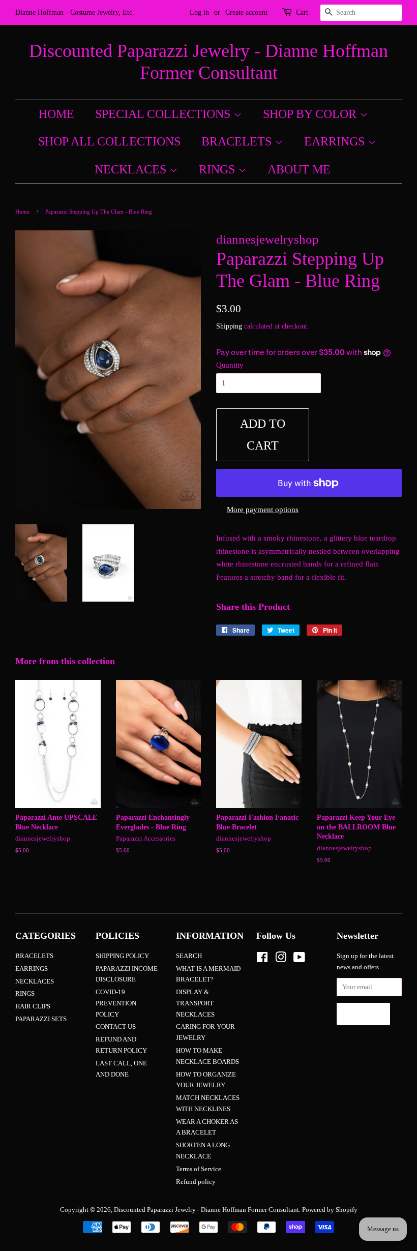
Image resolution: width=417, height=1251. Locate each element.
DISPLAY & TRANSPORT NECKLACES (195, 1003)
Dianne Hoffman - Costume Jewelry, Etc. (74, 12)
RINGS (218, 169)
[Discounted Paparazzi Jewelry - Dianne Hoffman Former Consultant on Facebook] (262, 959)
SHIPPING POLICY (122, 956)
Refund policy (196, 1181)
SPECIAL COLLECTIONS (164, 114)
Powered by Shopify (330, 1209)
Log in (199, 12)
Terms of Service (198, 1169)
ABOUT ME (299, 169)
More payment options (263, 509)
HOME (56, 114)
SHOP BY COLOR (311, 114)
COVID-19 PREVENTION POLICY (116, 1003)
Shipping (229, 326)
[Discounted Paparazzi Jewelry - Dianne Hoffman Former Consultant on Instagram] (280, 959)
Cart (302, 12)
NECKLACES (132, 169)
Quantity (230, 365)
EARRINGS (336, 141)
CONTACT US (116, 1026)
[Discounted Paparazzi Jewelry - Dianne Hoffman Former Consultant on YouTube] (299, 959)
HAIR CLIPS (32, 1006)
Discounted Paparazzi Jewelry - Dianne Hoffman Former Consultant (208, 62)
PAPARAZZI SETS (41, 1019)
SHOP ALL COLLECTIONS (109, 141)
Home (22, 211)
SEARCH (189, 956)
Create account (246, 12)
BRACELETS (238, 141)
